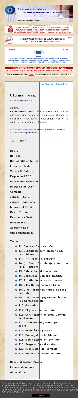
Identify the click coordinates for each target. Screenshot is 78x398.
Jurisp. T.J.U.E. (20, 197)
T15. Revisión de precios (35, 330)
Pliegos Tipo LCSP (22, 186)
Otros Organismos (22, 232)
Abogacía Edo (19, 227)
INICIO (14, 150)
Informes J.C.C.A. (21, 207)
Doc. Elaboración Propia (26, 362)
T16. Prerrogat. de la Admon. (38, 335)
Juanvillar (60, 129)
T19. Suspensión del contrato (38, 344)
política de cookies (42, 390)
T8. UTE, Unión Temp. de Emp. (39, 285)
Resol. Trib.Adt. (20, 212)
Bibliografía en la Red (24, 161)
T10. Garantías (28, 305)
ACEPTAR (40, 396)
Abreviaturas (18, 372)
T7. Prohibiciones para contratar (41, 280)
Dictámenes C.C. (20, 222)
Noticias (15, 155)
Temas (14, 241)
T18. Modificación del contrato (39, 339)
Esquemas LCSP (20, 176)
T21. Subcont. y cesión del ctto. (40, 353)
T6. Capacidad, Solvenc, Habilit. (40, 276)
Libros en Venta (20, 166)
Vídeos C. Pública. (22, 171)
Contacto (16, 191)
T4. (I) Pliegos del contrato (37, 258)
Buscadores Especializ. (25, 181)
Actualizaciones (44, 129)
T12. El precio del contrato (37, 310)
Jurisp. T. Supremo (22, 202)
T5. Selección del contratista (38, 271)
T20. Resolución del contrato (38, 348)
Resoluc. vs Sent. (21, 217)
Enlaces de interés (22, 367)
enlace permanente (28, 133)
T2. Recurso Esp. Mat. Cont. (37, 246)
